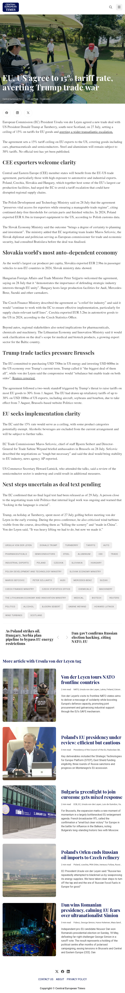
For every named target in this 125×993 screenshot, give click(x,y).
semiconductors (45, 554)
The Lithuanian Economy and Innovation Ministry (35, 598)
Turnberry (71, 545)
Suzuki (104, 580)
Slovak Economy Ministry (85, 571)
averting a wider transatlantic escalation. (86, 131)
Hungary (96, 563)
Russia (118, 864)
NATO (76, 689)
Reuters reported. (23, 378)
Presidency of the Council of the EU (90, 750)
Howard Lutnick (104, 606)
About (60, 979)
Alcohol (28, 606)
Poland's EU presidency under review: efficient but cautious (91, 739)
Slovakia (77, 563)
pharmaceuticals (16, 554)
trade (114, 554)
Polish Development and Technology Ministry (33, 571)
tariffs (90, 545)
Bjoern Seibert (51, 606)
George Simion (88, 922)
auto (106, 545)
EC (79, 804)
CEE (101, 554)
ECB (75, 804)
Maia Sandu (116, 922)
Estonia (117, 689)
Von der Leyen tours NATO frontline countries (88, 679)
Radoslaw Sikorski (115, 750)
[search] (110, 7)
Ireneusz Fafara (107, 864)
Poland (41, 563)
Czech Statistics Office (56, 589)
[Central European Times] (11, 7)
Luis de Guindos (109, 804)
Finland (110, 689)
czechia (58, 563)
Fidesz (77, 922)
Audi (62, 580)
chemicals (84, 589)
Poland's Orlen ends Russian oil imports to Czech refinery (90, 854)
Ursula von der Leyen (18, 545)
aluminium (84, 554)
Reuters (114, 598)
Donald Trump (48, 545)
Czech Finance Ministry (19, 589)
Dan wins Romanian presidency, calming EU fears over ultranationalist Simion (90, 910)
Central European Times (14, 99)
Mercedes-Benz (83, 580)
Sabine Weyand (77, 606)
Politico (10, 606)
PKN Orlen (94, 864)
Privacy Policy (77, 979)
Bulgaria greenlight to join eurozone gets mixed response (91, 794)
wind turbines (13, 615)
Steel (66, 554)
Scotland (36, 615)
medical (79, 598)
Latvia (103, 689)
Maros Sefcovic (15, 580)
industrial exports (17, 563)
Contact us (45, 979)
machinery (105, 589)
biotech (96, 598)
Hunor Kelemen (103, 922)
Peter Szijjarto (42, 580)
